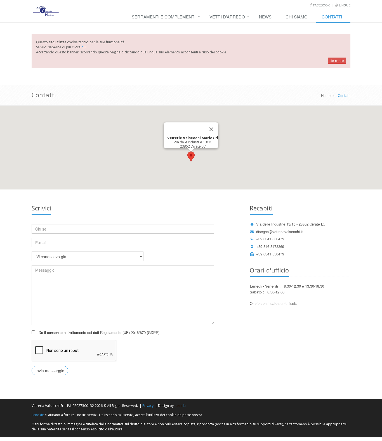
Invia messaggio (50, 370)
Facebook (322, 5)
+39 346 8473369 (270, 246)
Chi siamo (297, 17)
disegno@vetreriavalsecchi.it (279, 231)
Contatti (332, 17)
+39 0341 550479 (270, 238)
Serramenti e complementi (163, 17)
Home (326, 95)
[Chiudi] (211, 129)
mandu (180, 405)
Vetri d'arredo (227, 17)
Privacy (148, 405)
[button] (191, 156)
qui (83, 47)
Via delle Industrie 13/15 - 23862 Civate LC (290, 224)
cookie (38, 414)
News (265, 17)
